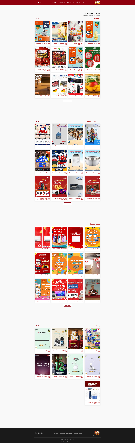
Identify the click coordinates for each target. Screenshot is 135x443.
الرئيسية (82, 2)
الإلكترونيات (55, 2)
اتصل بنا (61, 441)
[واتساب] (36, 433)
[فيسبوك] (41, 433)
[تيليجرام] (39, 433)
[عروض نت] (97, 432)
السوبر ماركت (78, 2)
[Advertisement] (67, 9)
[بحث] (41, 3)
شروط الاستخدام (66, 441)
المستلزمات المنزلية (70, 2)
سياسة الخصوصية (72, 441)
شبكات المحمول (62, 2)
